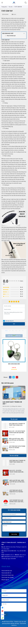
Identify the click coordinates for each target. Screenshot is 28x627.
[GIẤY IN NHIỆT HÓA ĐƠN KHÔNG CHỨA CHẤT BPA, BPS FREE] (6, 500)
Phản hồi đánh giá (11, 35)
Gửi (5, 614)
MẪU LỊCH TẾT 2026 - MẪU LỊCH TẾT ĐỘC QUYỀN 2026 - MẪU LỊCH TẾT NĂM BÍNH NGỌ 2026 (16, 441)
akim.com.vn (23, 554)
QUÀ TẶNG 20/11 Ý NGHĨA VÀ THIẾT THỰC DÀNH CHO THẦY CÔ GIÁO (17, 425)
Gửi (14, 323)
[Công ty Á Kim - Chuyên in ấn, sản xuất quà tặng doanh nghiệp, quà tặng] (14, 2)
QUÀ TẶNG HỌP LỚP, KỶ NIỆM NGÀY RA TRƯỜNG (17, 446)
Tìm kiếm (14, 534)
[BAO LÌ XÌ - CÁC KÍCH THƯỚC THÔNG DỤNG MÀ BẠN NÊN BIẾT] (5, 431)
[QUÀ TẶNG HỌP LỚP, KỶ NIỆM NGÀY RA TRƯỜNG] (5, 446)
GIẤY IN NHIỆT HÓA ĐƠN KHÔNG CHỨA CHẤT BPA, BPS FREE (16, 501)
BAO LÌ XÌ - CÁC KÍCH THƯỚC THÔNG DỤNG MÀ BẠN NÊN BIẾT (17, 432)
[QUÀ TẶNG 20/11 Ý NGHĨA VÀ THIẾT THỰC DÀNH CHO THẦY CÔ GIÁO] (5, 424)
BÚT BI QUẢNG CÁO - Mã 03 (14, 363)
